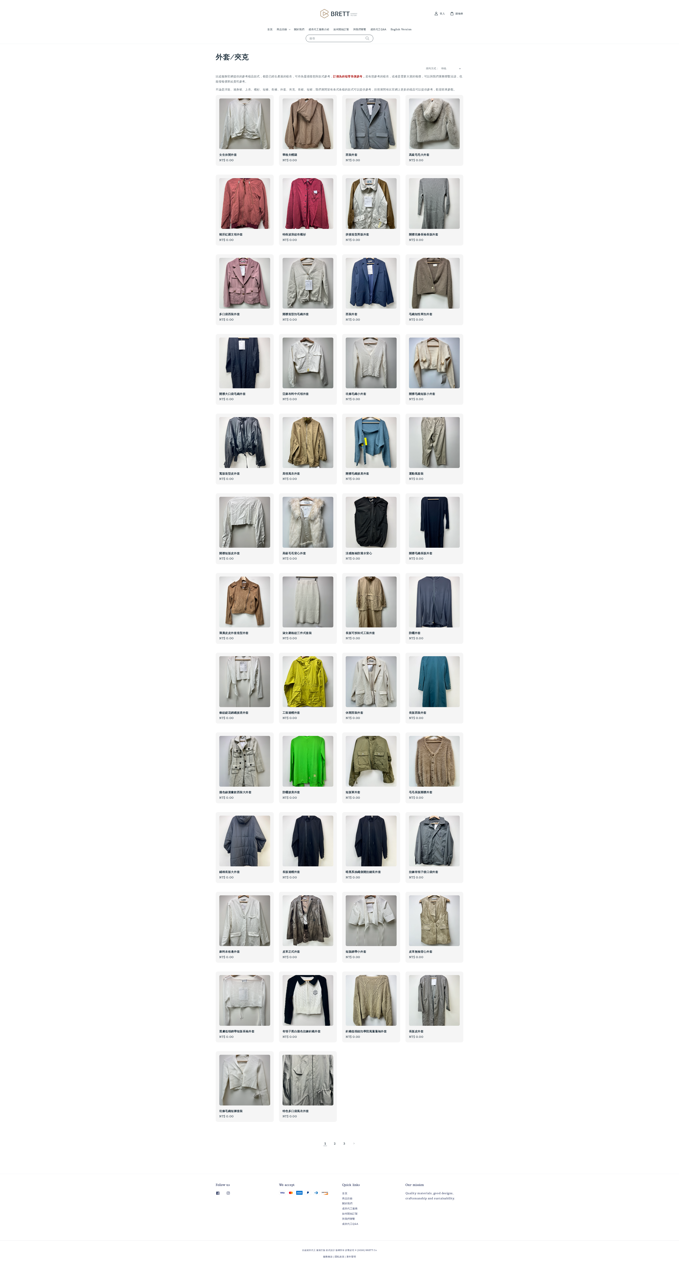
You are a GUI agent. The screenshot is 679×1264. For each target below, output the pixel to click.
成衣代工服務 (350, 1208)
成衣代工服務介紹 (319, 29)
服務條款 (328, 1256)
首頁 (269, 29)
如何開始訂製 (341, 29)
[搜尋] (367, 38)
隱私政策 (339, 1256)
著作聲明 (351, 1256)
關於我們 (299, 29)
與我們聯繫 (359, 29)
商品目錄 (282, 29)
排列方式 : (432, 68)
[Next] (354, 1143)
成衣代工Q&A (378, 29)
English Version (401, 29)
